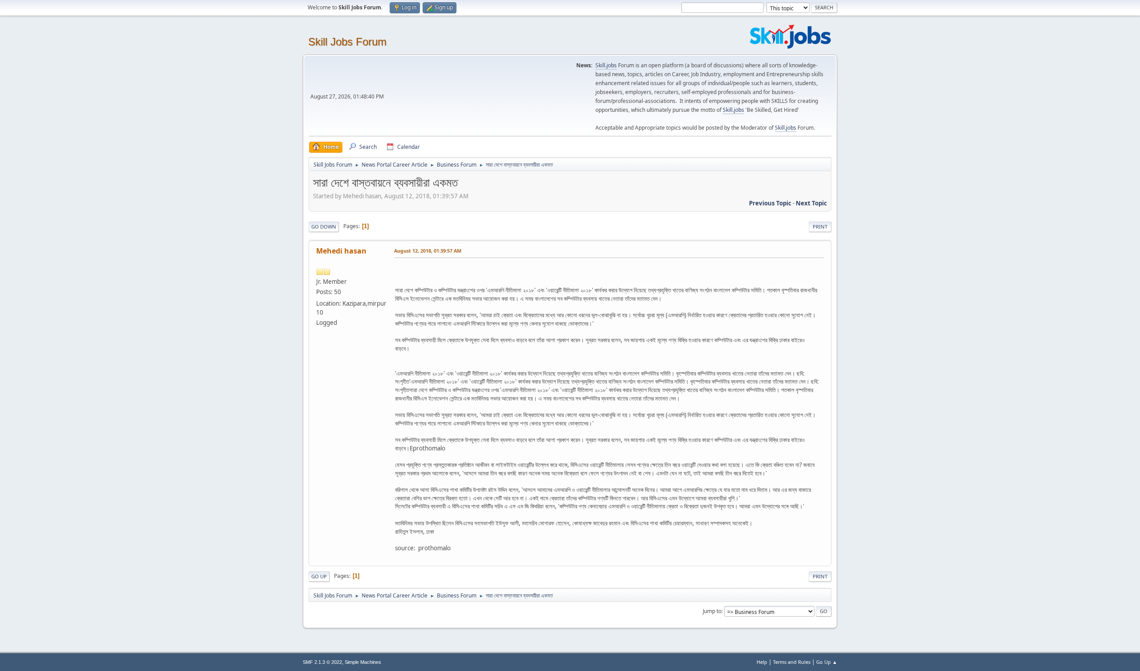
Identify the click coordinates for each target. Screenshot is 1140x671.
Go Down (323, 226)
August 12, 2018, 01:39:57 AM (427, 250)
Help (762, 662)
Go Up (319, 576)
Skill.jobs (606, 65)
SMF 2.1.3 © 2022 (322, 662)
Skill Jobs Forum (347, 42)
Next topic (811, 203)
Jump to (712, 611)
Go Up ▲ (826, 662)
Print (820, 226)
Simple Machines (363, 662)
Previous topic (770, 203)
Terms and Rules (791, 662)
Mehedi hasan (341, 251)
